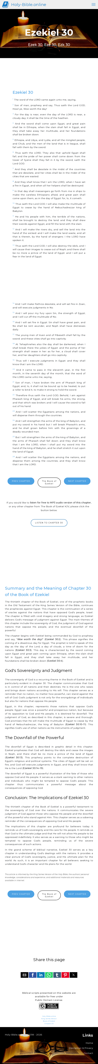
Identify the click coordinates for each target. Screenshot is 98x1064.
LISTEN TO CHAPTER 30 (49, 523)
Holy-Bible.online (28, 4)
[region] (49, 76)
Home (89, 1043)
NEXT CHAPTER (77, 481)
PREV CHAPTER (21, 481)
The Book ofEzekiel (49, 482)
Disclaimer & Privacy (81, 1048)
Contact (88, 1053)
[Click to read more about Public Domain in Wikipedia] (49, 1008)
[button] (24, 975)
